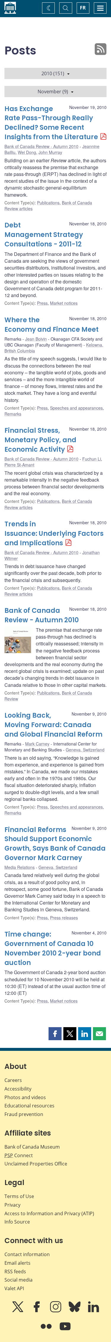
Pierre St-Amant (19, 465)
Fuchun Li (91, 459)
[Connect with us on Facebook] (37, 1311)
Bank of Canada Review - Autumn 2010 (41, 146)
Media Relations (19, 867)
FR (83, 7)
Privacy (12, 1205)
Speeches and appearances (76, 408)
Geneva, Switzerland (85, 750)
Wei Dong (27, 152)
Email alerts (17, 1263)
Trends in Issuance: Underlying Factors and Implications (54, 534)
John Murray (50, 152)
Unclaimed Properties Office (35, 1163)
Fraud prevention (23, 1114)
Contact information (27, 1254)
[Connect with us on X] (18, 1311)
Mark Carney (37, 744)
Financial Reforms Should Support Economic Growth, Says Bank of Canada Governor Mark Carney (55, 844)
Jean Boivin (36, 339)
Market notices (64, 303)
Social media (18, 1280)
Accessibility (17, 1089)
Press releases (64, 918)
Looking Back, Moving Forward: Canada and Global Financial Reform (53, 725)
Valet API (14, 1288)
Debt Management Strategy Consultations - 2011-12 (43, 235)
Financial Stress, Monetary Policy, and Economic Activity (40, 440)
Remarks (12, 414)
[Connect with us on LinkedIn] (93, 1311)
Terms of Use (19, 1196)
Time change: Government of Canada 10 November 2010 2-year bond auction (52, 948)
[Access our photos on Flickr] (46, 1330)
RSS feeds (15, 1271)
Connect (18, 1155)
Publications (48, 203)
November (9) (53, 91)
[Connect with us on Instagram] (56, 1311)
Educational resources (29, 1105)
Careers (13, 1080)
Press (42, 303)
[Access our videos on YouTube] (65, 1330)
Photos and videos (25, 1097)
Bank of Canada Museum (32, 1147)
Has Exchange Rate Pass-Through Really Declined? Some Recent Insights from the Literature (51, 123)
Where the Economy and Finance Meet (51, 324)
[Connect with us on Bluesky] (75, 1311)
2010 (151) (52, 73)
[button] (55, 1033)
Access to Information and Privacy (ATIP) (49, 1213)
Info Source (17, 1221)
